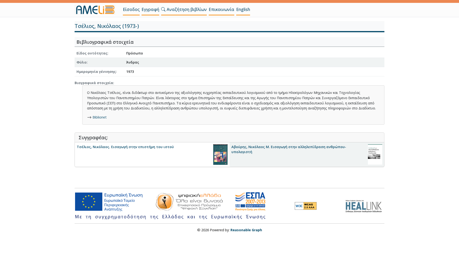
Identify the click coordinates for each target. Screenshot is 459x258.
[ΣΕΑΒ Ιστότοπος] (364, 205)
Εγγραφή (150, 9)
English (243, 9)
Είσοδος (131, 9)
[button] (163, 9)
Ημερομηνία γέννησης (96, 71)
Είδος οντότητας (91, 53)
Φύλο (81, 62)
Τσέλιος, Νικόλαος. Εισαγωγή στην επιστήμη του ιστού (125, 147)
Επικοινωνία (221, 9)
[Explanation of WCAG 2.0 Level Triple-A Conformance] (306, 206)
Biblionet (100, 117)
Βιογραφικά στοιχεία (94, 83)
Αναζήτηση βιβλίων (186, 9)
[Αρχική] (97, 10)
